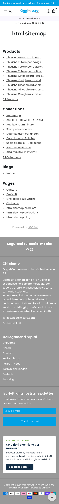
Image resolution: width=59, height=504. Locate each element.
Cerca (7, 348)
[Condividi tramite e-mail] (39, 23)
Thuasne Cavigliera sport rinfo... (26, 80)
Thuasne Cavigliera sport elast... (26, 94)
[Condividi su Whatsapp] (36, 23)
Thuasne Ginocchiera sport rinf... (27, 85)
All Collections (12, 157)
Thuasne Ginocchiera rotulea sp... (27, 76)
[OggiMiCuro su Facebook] (27, 249)
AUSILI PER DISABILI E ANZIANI (24, 120)
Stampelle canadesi (19, 129)
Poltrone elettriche (18, 147)
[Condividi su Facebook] (33, 23)
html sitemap (33, 18)
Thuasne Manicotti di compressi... (27, 57)
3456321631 (12, 323)
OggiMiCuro (28, 484)
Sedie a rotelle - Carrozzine (23, 143)
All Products (10, 99)
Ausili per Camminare (20, 124)
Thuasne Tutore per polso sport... (27, 67)
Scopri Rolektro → (19, 467)
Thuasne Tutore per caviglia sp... (27, 62)
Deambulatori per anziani (22, 134)
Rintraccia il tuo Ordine (21, 199)
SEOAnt (33, 227)
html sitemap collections (22, 212)
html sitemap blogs (18, 217)
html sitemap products (21, 208)
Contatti (11, 190)
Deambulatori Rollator (20, 138)
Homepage (13, 115)
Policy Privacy (11, 364)
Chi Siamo (12, 203)
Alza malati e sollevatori (21, 152)
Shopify (25, 487)
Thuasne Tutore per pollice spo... (27, 71)
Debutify (46, 487)
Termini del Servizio (15, 369)
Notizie (10, 173)
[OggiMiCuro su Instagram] (31, 249)
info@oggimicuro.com (19, 318)
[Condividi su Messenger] (43, 23)
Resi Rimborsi (11, 358)
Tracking (8, 379)
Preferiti (11, 194)
